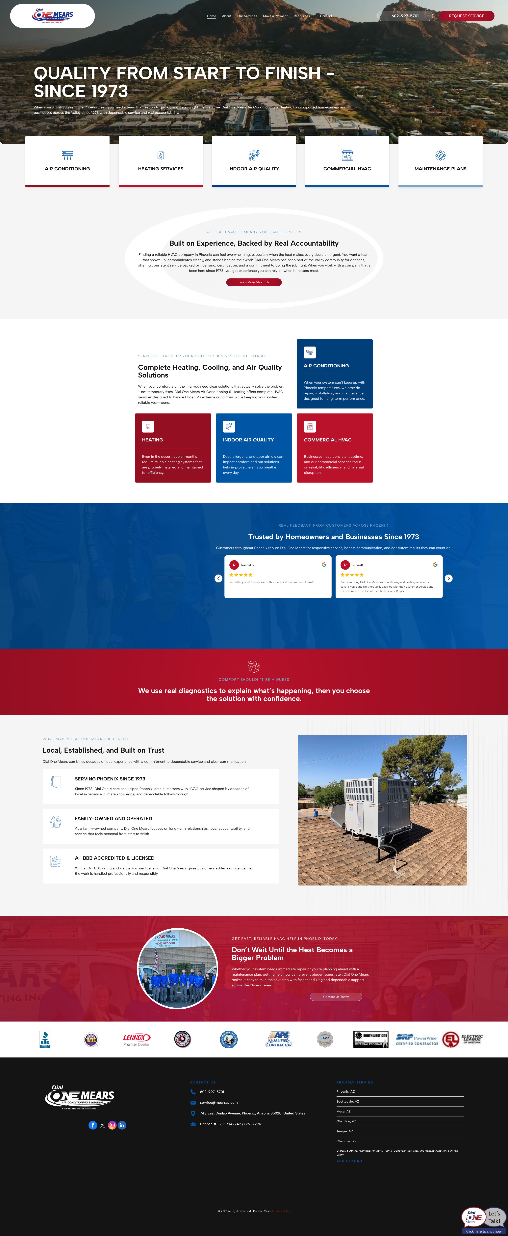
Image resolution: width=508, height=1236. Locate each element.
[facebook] (93, 1126)
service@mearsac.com (219, 1102)
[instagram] (112, 1126)
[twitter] (102, 1126)
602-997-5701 (212, 1092)
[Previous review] (218, 578)
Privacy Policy (281, 1211)
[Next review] (449, 578)
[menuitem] (211, 16)
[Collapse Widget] (489, 1141)
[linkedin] (122, 1126)
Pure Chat (488, 1232)
